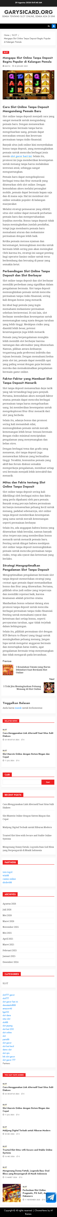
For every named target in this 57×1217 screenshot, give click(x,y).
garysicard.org (28, 12)
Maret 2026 (8, 921)
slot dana (7, 1015)
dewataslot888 (9, 1005)
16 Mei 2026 (10, 1157)
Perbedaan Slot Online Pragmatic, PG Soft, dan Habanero (35, 1193)
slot (4, 1036)
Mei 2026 (7, 915)
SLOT (6, 52)
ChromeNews (41, 1210)
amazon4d (7, 1008)
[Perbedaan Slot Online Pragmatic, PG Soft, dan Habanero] (12, 1193)
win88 (6, 875)
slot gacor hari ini (21, 156)
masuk (18, 707)
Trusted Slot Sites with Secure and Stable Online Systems (27, 1151)
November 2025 (11, 926)
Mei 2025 (7, 932)
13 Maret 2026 (11, 1177)
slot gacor (7, 1042)
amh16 (7, 66)
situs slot (6, 1018)
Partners (6, 1063)
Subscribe (54, 26)
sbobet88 (7, 882)
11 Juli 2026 (9, 761)
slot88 (5, 1022)
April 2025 (8, 938)
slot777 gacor (9, 994)
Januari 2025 (9, 956)
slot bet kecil (8, 1046)
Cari (7, 774)
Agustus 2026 (9, 903)
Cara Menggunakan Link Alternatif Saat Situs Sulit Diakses (28, 735)
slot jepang (7, 1025)
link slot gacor (9, 1056)
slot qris (6, 1053)
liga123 (6, 1012)
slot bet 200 (8, 1029)
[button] (48, 26)
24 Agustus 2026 (12, 740)
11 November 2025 (32, 1200)
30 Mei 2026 (10, 1134)
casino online (9, 878)
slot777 (6, 998)
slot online (7, 1032)
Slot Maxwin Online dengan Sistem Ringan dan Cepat (26, 755)
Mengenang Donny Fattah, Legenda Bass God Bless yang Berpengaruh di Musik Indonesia (28, 848)
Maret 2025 (8, 944)
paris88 (6, 1039)
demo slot (7, 1049)
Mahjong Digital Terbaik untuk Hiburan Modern (27, 827)
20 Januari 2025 (21, 66)
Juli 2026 (7, 909)
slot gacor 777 (9, 1059)
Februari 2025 (10, 950)
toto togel (7, 872)
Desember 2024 (10, 962)
